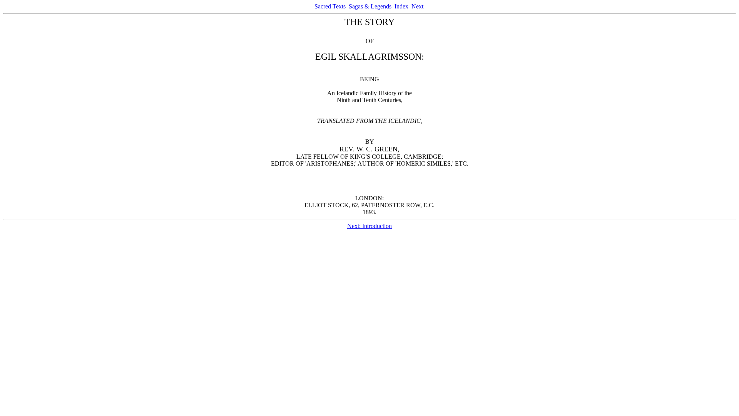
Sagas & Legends (370, 6)
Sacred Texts (330, 6)
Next (417, 6)
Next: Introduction (369, 226)
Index (401, 6)
